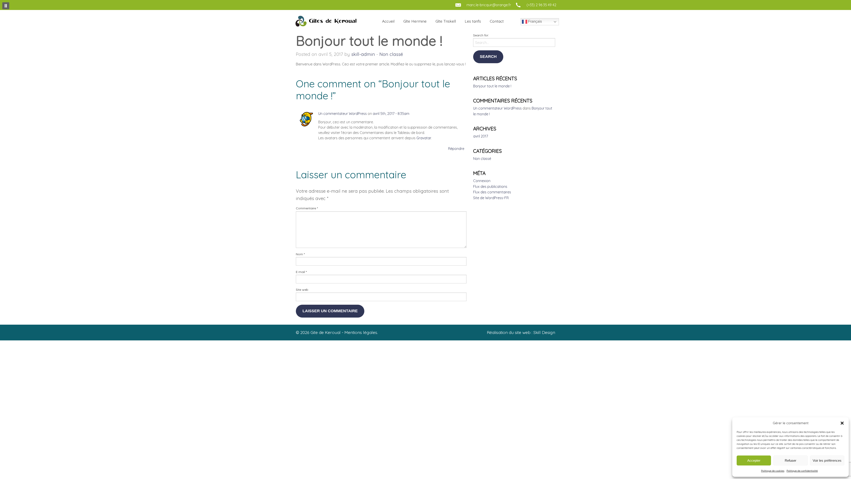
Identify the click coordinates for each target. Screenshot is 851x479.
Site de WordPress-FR (491, 198)
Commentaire (307, 208)
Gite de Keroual (325, 21)
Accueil (388, 21)
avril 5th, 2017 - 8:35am (391, 113)
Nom (300, 254)
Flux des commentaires (492, 192)
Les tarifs (473, 21)
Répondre (456, 148)
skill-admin (363, 54)
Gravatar (423, 138)
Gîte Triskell (445, 21)
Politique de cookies (772, 470)
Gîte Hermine (415, 21)
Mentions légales (360, 332)
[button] (842, 423)
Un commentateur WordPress (342, 113)
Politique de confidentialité (802, 470)
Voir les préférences (827, 460)
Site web (302, 290)
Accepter (753, 460)
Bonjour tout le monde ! (492, 86)
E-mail (301, 272)
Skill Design (544, 332)
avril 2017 (480, 136)
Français (534, 21)
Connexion (481, 181)
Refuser (790, 460)
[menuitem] (388, 21)
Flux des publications (490, 186)
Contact (497, 21)
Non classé (391, 54)
